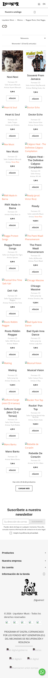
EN (44, 4)
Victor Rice (15, 162)
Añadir (12, 98)
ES (39, 4)
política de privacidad (29, 533)
